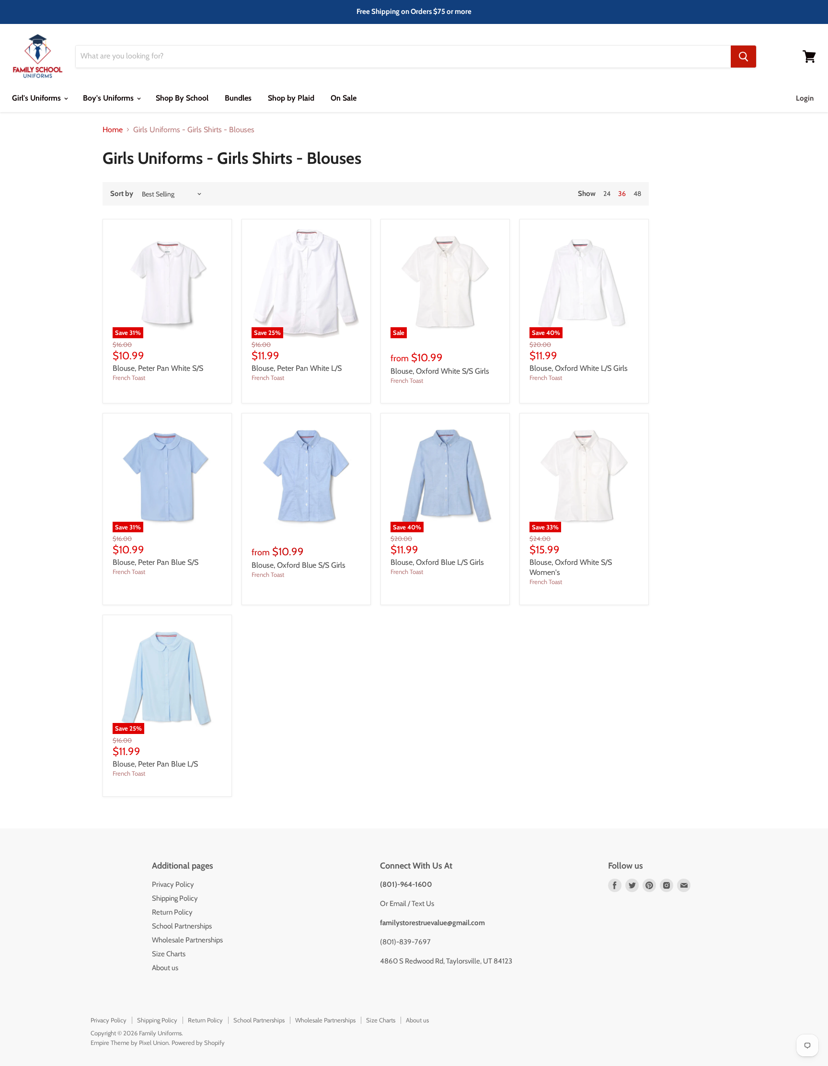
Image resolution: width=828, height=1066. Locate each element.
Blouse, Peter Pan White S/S (158, 368)
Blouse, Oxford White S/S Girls (440, 371)
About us (165, 967)
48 (637, 193)
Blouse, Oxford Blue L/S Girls (437, 562)
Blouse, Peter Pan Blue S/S (155, 562)
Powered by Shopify (198, 1042)
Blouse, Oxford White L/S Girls (578, 368)
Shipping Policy (175, 898)
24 (606, 193)
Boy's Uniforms (109, 98)
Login (805, 98)
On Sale (343, 98)
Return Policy (172, 912)
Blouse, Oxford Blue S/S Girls (298, 565)
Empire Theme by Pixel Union (130, 1042)
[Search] (743, 57)
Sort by (121, 194)
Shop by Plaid (291, 98)
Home (113, 130)
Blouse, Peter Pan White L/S (297, 368)
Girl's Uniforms (37, 98)
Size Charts (168, 954)
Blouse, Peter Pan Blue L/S (155, 763)
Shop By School (182, 98)
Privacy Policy (173, 884)
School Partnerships (182, 926)
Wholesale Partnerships (187, 940)
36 (622, 193)
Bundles (238, 98)
